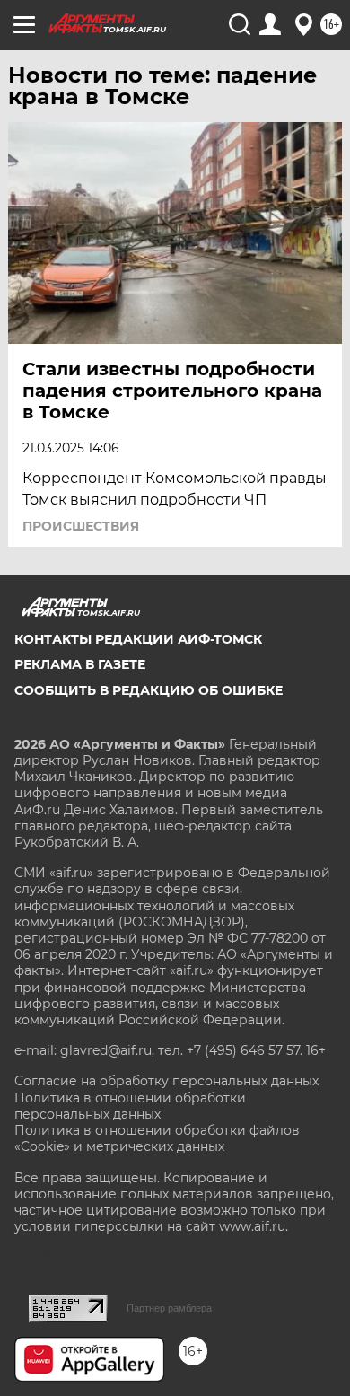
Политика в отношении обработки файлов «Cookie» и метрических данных (157, 1138)
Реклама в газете (79, 664)
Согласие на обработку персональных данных (166, 1081)
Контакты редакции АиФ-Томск (138, 639)
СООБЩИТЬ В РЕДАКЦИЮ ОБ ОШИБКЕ (148, 690)
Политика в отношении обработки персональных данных (130, 1106)
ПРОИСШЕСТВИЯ (80, 526)
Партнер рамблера (169, 1308)
